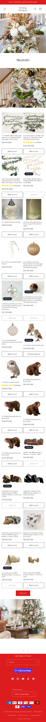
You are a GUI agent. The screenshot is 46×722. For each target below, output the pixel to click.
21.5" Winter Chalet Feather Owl (33, 345)
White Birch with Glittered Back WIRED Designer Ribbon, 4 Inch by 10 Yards (33, 534)
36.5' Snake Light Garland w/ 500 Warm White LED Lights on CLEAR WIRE (33, 180)
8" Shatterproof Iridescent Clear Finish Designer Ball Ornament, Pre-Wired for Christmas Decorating (12, 306)
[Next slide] (28, 650)
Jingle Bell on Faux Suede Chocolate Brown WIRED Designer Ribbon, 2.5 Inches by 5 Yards (12, 493)
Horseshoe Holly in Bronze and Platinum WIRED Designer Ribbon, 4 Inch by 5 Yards (12, 534)
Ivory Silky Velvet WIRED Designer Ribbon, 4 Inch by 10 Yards (11, 574)
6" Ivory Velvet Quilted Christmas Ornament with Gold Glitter (12, 342)
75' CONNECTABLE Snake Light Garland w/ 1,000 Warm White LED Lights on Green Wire (12, 137)
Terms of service (24, 715)
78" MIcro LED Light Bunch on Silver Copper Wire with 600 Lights (32, 224)
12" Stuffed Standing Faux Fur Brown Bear (11, 417)
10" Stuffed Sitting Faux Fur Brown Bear (32, 380)
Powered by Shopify (26, 711)
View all (23, 593)
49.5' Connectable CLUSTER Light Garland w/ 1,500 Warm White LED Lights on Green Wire (12, 180)
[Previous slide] (17, 650)
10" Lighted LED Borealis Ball (11, 222)
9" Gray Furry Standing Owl (10, 382)
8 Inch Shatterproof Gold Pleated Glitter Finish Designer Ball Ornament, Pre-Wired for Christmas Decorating (33, 264)
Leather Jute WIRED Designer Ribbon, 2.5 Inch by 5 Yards (32, 453)
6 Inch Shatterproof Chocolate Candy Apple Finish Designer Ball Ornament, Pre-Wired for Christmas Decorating (32, 299)
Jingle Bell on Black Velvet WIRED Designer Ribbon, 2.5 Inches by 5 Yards (32, 493)
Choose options (33, 354)
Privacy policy (12, 715)
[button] (4, 9)
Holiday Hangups (13, 711)
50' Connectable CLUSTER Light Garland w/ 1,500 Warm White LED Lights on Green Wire (33, 137)
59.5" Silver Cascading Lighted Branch (12, 263)
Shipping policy (36, 715)
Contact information (24, 719)
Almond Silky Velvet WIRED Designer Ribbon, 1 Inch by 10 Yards (32, 574)
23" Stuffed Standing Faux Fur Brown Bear (11, 454)
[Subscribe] (36, 662)
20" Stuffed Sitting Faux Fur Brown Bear (32, 420)
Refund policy (38, 711)
